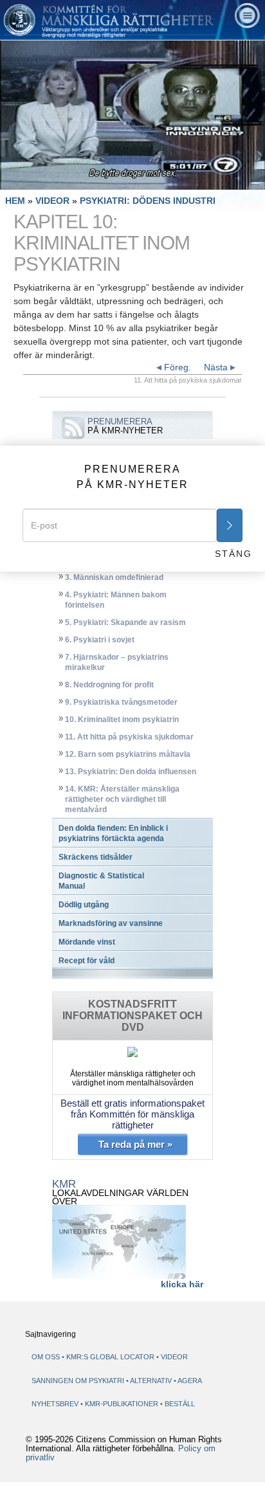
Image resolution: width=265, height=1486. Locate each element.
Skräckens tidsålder (95, 857)
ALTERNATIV (152, 1380)
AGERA (190, 1380)
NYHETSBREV (55, 1404)
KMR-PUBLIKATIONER (122, 1404)
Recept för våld (86, 960)
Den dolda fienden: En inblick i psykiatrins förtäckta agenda (113, 833)
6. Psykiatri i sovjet (99, 639)
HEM (15, 200)
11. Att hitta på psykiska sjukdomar (129, 736)
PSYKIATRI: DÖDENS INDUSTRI (147, 200)
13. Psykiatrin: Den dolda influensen (130, 771)
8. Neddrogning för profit (109, 684)
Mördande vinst (87, 942)
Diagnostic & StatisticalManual (101, 881)
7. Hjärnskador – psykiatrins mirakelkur (117, 662)
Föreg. (176, 367)
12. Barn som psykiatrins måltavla (127, 754)
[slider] (132, 180)
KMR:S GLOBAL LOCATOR (110, 1357)
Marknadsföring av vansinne (111, 923)
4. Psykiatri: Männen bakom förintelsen (116, 600)
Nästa (217, 367)
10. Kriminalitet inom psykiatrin (122, 719)
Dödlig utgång (84, 904)
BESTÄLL (180, 1404)
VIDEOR (53, 200)
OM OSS (46, 1357)
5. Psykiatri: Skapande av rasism (125, 622)
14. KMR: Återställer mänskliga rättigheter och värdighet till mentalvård (122, 799)
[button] (38, 180)
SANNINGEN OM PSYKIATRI (79, 1380)
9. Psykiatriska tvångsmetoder (121, 702)
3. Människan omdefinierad (114, 577)
